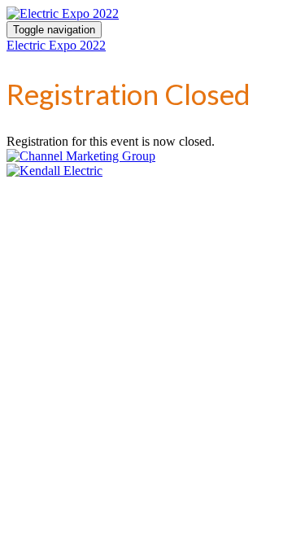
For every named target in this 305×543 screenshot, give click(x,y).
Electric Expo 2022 (56, 45)
